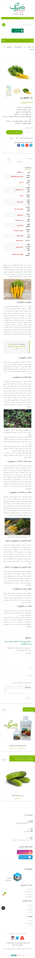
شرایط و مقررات (10, 943)
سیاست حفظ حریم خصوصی (23, 943)
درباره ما (31, 926)
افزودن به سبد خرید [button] (20, 778)
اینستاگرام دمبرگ (23, 852)
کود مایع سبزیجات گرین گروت (17, 746)
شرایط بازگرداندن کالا (28, 891)
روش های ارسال (29, 894)
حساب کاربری (30, 905)
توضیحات (19, 161)
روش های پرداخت (29, 896)
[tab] (30, 160)
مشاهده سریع (15, 728)
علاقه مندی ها (30, 910)
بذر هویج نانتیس (3, 98)
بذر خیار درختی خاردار (17, 795)
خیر (11, 138)
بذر (25, 47)
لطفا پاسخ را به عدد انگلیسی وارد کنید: (21, 683)
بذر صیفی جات (18, 47)
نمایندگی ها (30, 921)
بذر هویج (9, 47)
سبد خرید (31, 907)
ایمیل (29, 675)
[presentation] (5, 710)
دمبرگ (30, 47)
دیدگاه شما (28, 653)
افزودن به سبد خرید (13, 132)
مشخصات (30, 159)
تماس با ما (30, 912)
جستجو (3, 24)
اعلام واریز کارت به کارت (17, 945)
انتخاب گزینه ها (20, 728)
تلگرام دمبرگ (24, 857)
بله (16, 138)
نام (30, 668)
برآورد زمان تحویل (29, 923)
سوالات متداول (30, 889)
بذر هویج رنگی (6, 98)
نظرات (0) (8, 160)
